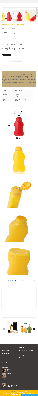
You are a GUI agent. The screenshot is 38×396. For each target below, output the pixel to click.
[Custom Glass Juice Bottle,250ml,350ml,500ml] (26, 327)
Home (3, 5)
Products (7, 5)
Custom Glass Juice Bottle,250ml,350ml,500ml (26, 335)
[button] (35, 16)
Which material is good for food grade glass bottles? (9, 380)
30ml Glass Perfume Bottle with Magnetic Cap (12, 335)
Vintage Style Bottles (32, 393)
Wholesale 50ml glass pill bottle (7, 312)
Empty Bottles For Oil (6, 393)
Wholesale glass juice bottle (8, 311)
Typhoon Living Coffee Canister (23, 393)
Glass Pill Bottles (25, 391)
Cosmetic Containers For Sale (14, 393)
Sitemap (20, 392)
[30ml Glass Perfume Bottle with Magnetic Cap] (12, 327)
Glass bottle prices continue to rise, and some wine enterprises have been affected (12, 371)
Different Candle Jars (15, 394)
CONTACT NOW (7, 55)
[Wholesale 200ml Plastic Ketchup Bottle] (7, 16)
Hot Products (16, 392)
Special (23, 392)
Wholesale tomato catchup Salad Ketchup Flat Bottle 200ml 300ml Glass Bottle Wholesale (18, 283)
